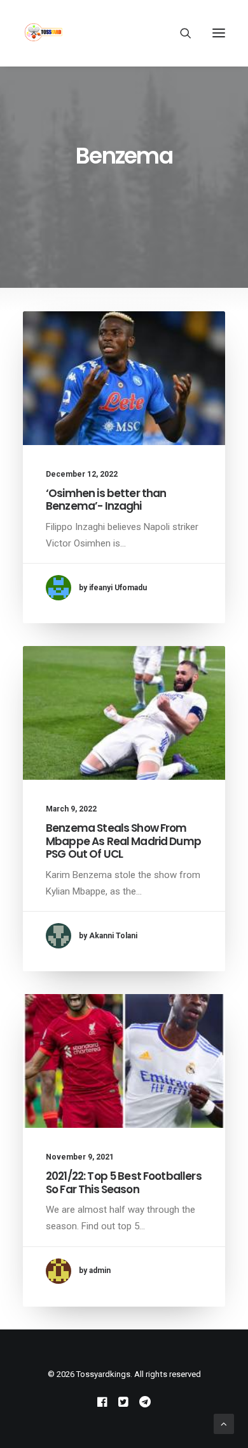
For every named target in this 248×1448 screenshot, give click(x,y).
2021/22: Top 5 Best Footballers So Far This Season (124, 1182)
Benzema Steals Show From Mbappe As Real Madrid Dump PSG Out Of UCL (123, 841)
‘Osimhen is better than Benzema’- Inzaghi (106, 500)
